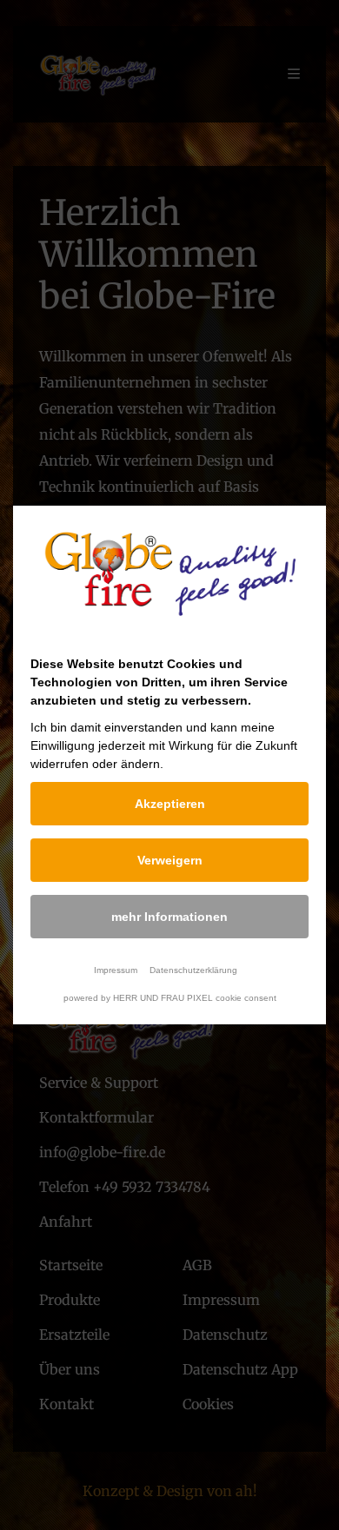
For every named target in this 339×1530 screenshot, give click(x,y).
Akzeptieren (170, 804)
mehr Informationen (169, 917)
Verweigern (170, 860)
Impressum (115, 970)
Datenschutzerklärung (193, 970)
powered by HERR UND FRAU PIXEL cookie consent (169, 998)
